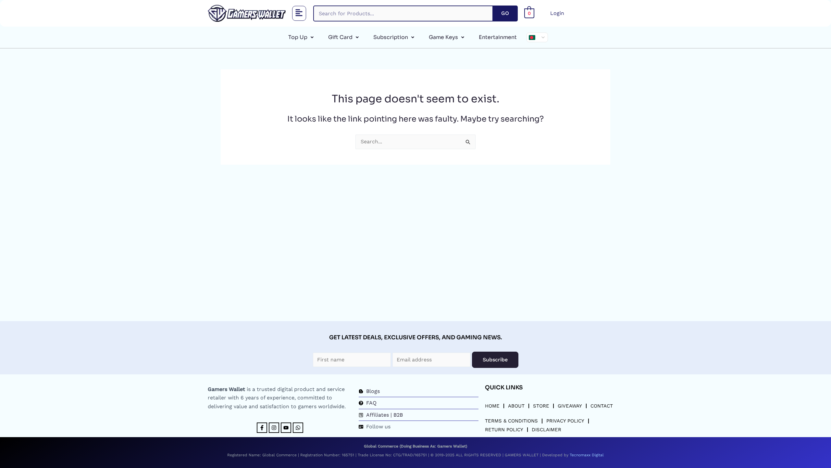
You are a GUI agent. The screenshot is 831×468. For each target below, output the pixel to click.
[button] (299, 13)
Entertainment (498, 37)
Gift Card (340, 37)
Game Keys (443, 37)
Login (557, 13)
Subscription (390, 37)
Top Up (297, 37)
